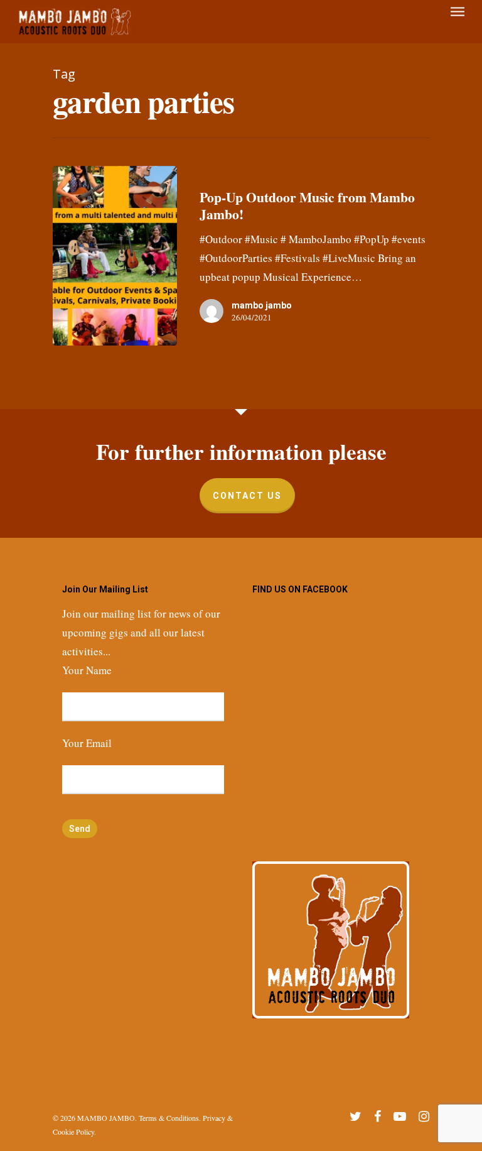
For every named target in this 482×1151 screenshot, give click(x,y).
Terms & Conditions (169, 1118)
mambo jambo (262, 305)
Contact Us (247, 496)
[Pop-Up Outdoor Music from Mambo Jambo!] (115, 256)
